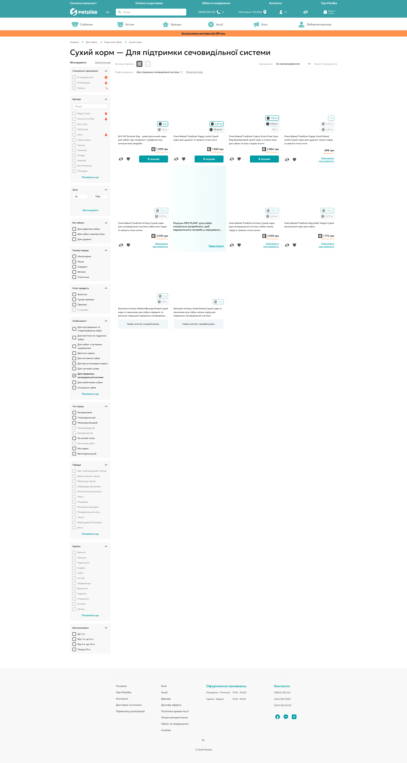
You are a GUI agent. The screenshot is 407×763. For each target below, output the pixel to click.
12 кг (163, 129)
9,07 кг (161, 216)
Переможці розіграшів (130, 711)
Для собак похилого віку (91, 234)
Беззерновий (85, 412)
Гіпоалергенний (86, 417)
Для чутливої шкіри (88, 368)
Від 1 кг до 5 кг (86, 639)
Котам (129, 24)
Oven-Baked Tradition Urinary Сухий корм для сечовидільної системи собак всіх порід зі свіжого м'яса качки (142, 227)
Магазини (250, 12)
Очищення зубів (87, 387)
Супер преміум (86, 299)
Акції (219, 24)
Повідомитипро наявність (326, 160)
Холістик (82, 294)
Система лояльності (83, 3)
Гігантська (83, 277)
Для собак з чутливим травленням (90, 346)
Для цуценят (85, 239)
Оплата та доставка (149, 3)
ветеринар (319, 24)
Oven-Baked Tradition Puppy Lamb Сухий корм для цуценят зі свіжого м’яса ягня (195, 138)
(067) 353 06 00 (282, 705)
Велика (82, 271)
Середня (82, 266)
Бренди (176, 24)
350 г (275, 129)
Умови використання (174, 717)
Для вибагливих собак (90, 382)
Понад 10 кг (84, 649)
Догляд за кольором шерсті (93, 363)
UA (107, 12)
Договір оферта (171, 704)
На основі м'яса (86, 438)
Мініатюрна (84, 256)
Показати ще (90, 177)
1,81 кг (273, 118)
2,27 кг (217, 123)
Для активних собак (89, 358)
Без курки (83, 448)
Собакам (86, 24)
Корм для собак (113, 42)
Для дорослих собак (89, 228)
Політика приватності (175, 711)
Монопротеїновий (88, 422)
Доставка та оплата (129, 704)
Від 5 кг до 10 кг (86, 644)
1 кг (331, 118)
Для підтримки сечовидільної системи (90, 375)
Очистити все (194, 72)
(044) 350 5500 (282, 699)
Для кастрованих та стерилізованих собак (90, 329)
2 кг (163, 123)
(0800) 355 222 (282, 692)
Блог (264, 24)
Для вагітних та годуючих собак (92, 337)
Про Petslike (329, 3)
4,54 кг (272, 123)
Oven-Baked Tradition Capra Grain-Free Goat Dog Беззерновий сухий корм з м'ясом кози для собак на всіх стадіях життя (253, 140)
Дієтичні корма (86, 353)
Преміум (82, 304)
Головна (74, 42)
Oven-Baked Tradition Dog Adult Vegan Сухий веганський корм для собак (309, 225)
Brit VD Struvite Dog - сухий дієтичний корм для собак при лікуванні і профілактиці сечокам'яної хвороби (142, 140)
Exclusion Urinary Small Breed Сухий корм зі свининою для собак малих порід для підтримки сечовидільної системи (197, 312)
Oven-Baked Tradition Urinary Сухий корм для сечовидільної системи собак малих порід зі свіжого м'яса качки (252, 227)
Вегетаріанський (87, 453)
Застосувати (90, 210)
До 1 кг (81, 634)
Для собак (91, 42)
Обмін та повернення (216, 3)
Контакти (275, 3)
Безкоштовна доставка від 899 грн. (204, 33)
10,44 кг (216, 129)
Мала (81, 261)
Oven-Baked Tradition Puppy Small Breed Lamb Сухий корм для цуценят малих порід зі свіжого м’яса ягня (308, 140)
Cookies (166, 730)
